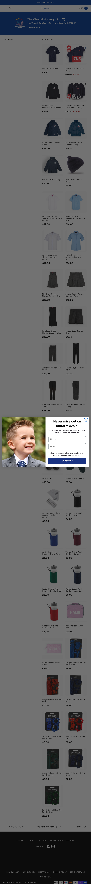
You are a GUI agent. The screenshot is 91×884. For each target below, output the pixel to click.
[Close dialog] (86, 420)
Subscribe (67, 460)
